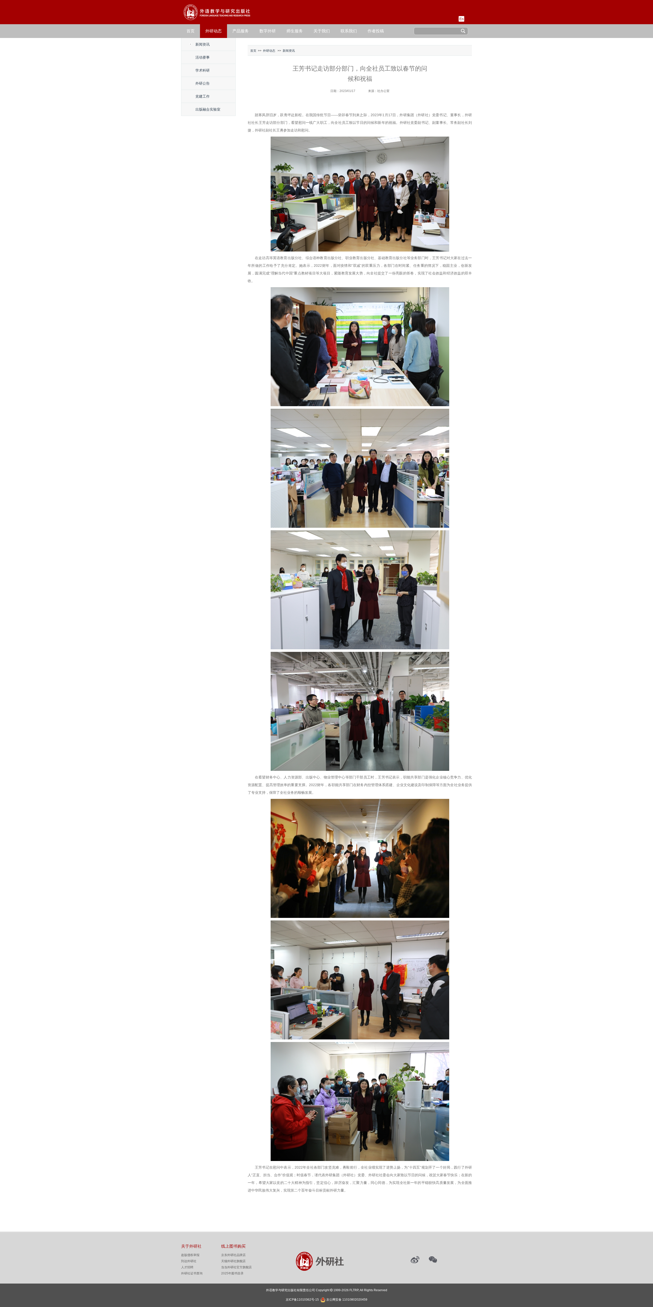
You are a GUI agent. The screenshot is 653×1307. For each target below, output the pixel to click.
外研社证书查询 (192, 1273)
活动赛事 (202, 57)
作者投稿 (376, 31)
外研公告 (202, 83)
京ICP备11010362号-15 (302, 1299)
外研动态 (213, 31)
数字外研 (267, 31)
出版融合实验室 (207, 109)
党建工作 (202, 96)
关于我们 (321, 31)
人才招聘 (187, 1267)
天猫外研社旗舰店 (233, 1261)
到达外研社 (188, 1261)
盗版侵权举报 (190, 1255)
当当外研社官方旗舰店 (236, 1267)
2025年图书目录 (232, 1273)
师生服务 (294, 31)
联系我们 (349, 31)
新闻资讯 (202, 44)
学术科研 (202, 70)
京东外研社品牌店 (233, 1255)
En (461, 19)
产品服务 (240, 31)
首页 (190, 31)
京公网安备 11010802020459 (346, 1299)
